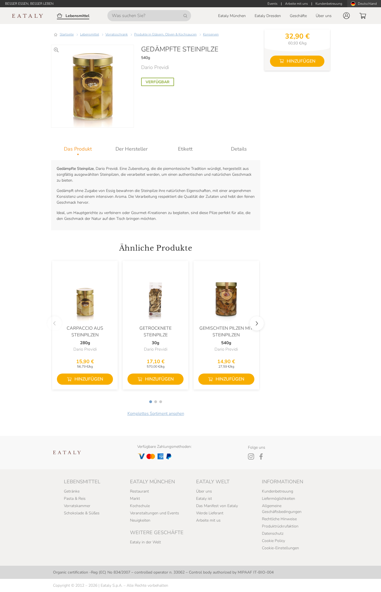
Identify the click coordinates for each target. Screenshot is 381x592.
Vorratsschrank (116, 34)
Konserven (211, 34)
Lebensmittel (89, 34)
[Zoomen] (56, 50)
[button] (346, 15)
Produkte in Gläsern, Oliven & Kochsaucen (165, 34)
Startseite (67, 34)
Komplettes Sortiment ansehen (155, 413)
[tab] (78, 149)
